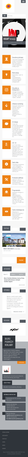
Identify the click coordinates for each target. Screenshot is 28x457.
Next (6, 46)
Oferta (3, 442)
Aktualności (5, 435)
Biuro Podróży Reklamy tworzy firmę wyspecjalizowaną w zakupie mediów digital (7, 274)
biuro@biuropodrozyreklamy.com (14, 418)
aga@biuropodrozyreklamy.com (14, 415)
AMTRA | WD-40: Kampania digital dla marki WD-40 (22, 274)
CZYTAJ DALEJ (21, 362)
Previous (3, 46)
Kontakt (21, 260)
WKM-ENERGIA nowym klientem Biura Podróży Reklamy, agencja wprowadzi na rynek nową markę (14, 274)
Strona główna (5, 432)
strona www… (12, 249)
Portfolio (4, 438)
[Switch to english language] (23, 1)
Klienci (3, 445)
